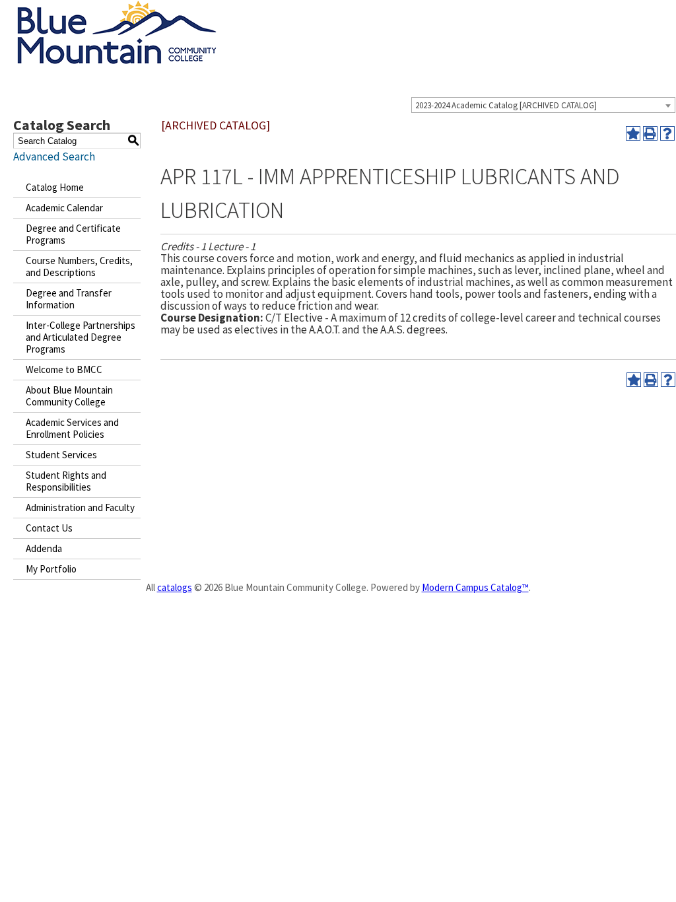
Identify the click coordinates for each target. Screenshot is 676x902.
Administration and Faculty (80, 507)
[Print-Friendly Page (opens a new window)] (650, 133)
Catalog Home (55, 187)
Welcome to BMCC (64, 369)
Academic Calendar (64, 207)
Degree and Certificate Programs (73, 234)
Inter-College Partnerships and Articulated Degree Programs (80, 337)
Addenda (44, 548)
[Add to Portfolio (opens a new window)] (633, 133)
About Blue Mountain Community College (69, 396)
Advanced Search (54, 156)
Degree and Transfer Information (69, 299)
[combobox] (543, 105)
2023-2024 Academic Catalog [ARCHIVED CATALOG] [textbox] (506, 105)
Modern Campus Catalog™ (475, 587)
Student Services (61, 454)
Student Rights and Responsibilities (66, 481)
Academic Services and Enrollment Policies (72, 428)
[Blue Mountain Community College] (117, 8)
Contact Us (49, 528)
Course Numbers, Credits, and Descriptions (79, 266)
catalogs (174, 587)
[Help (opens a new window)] (667, 133)
